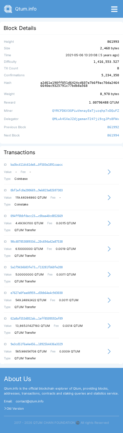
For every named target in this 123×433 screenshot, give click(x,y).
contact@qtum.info (30, 401)
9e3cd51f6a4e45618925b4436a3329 (36, 344)
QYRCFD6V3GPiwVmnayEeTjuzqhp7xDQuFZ (85, 110)
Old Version (15, 408)
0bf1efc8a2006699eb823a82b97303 (36, 190)
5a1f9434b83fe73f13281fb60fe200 (36, 267)
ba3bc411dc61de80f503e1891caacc (36, 164)
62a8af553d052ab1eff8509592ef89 (36, 318)
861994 (113, 135)
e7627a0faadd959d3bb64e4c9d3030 (36, 293)
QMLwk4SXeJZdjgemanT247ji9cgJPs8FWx (85, 119)
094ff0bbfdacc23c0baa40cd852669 (36, 216)
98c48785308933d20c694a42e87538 (36, 241)
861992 (113, 127)
